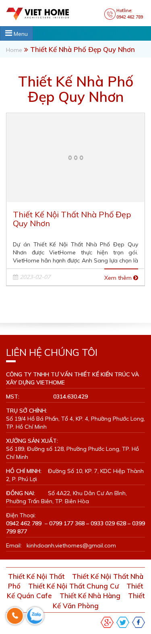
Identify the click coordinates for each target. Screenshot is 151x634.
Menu (20, 33)
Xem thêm (118, 277)
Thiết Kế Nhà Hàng (90, 595)
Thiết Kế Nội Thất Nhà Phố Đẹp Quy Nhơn (72, 218)
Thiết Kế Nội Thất (36, 576)
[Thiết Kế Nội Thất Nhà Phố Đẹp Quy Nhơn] (75, 157)
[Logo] (45, 13)
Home (14, 50)
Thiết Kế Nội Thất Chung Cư (73, 586)
